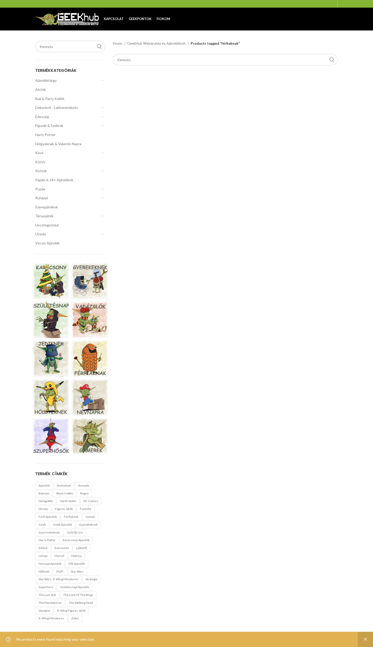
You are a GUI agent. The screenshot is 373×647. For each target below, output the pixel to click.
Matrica (76, 556)
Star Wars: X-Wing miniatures (58, 579)
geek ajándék (62, 524)
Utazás (40, 234)
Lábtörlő (81, 548)
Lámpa (43, 556)
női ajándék (77, 564)
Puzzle (40, 189)
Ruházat (41, 198)
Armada (83, 485)
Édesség (42, 116)
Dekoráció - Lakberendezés (56, 107)
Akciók (40, 89)
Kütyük (41, 171)
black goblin (64, 493)
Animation (64, 485)
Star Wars (77, 571)
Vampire (44, 610)
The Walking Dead (81, 603)
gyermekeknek (49, 532)
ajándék (44, 485)
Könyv (40, 162)
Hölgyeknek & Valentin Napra (58, 144)
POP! (60, 571)
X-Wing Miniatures (51, 618)
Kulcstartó (62, 548)
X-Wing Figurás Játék (71, 610)
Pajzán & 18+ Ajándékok (54, 180)
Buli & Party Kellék (49, 98)
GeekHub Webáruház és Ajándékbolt (157, 43)
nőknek (44, 571)
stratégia (91, 579)
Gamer (90, 517)
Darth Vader (68, 501)
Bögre (84, 493)
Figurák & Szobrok (49, 125)
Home (118, 43)
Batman (44, 493)
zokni (75, 618)
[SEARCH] (99, 46)
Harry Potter (45, 134)
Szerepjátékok (46, 207)
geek (42, 524)
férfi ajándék (48, 517)
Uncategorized (47, 225)
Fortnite (85, 509)
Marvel (59, 556)
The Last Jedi (47, 595)
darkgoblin (46, 501)
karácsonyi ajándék (76, 540)
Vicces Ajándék (47, 243)
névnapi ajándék (50, 564)
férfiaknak (71, 517)
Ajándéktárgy (46, 80)
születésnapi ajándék (74, 587)
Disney (43, 509)
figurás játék (64, 509)
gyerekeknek (88, 524)
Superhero (46, 587)
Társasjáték (44, 216)
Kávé (39, 153)
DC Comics (90, 501)
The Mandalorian (50, 603)
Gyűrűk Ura (75, 532)
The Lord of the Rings (78, 595)
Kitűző (43, 548)
